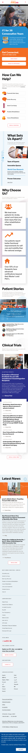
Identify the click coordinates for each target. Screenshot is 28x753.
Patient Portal (5, 602)
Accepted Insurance (6, 607)
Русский (4, 682)
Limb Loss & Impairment (7, 586)
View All (4, 591)
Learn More (9, 182)
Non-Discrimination (6, 709)
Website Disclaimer (6, 702)
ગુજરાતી (15, 682)
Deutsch (4, 691)
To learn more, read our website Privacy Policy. (13, 744)
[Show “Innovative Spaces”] (2, 155)
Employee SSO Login (6, 630)
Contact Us (7, 664)
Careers (4, 615)
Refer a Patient (14, 58)
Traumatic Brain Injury (13, 93)
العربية (15, 679)
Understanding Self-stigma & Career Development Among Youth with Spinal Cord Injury (14, 443)
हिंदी (14, 686)
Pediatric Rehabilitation (13, 111)
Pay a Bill (4, 609)
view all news (14, 562)
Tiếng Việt (16, 684)
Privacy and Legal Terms (7, 699)
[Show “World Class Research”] (3, 157)
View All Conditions (14, 125)
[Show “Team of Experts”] (3, 152)
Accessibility (4, 707)
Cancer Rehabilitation (13, 118)
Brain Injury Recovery (6, 578)
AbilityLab (15, 2)
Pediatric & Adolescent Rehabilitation (10, 581)
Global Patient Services (7, 628)
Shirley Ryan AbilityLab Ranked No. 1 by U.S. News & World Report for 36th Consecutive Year (13, 541)
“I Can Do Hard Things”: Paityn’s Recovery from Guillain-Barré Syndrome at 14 (15, 315)
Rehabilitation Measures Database (9, 625)
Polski (15, 675)
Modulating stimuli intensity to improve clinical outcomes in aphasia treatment (12, 406)
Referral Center (5, 617)
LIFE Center (4, 623)
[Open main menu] (3, 2)
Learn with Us (5, 620)
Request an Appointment (14, 63)
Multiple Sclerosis (6, 589)
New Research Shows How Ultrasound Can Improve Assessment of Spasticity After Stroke (13, 517)
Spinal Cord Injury (12, 105)
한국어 (15, 677)
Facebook (3, 641)
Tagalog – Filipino (5, 679)
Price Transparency (6, 612)
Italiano (3, 686)
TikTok (10, 641)
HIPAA (3, 704)
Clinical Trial (8, 395)
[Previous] (3, 316)
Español (3, 675)
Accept (21, 749)
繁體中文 (4, 677)
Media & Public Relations (7, 604)
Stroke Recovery (11, 99)
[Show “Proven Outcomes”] (2, 160)
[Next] (3, 319)
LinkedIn (7, 641)
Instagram (9, 641)
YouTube (5, 641)
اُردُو (3, 684)
